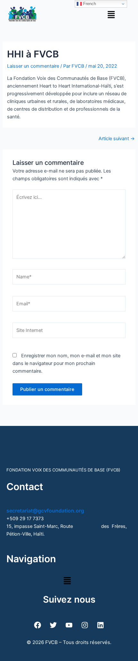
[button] (111, 14)
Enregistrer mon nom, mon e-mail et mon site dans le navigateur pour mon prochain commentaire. (66, 363)
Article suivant (117, 138)
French (89, 3)
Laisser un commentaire (33, 66)
